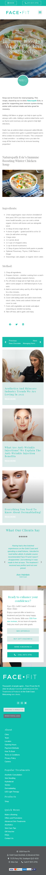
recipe (23, 57)
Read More (10, 399)
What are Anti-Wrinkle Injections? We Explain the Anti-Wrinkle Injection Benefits (23, 452)
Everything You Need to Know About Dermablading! (23, 511)
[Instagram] (22, 703)
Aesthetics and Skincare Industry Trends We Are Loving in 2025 (21, 391)
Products (16, 692)
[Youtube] (25, 703)
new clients (15, 694)
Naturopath (32, 101)
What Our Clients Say (23, 530)
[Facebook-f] (18, 703)
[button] (40, 12)
